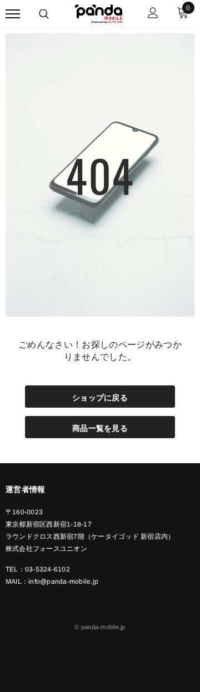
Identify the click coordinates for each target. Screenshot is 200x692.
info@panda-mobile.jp (63, 581)
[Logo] (98, 12)
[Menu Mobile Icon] (13, 14)
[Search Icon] (44, 14)
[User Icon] (153, 14)
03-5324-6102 (47, 569)
